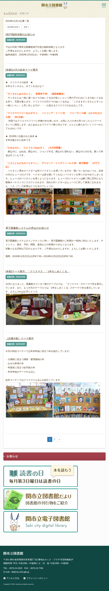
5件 (26, 27)
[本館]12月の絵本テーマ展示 (22, 69)
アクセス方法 (12, 578)
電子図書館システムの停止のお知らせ (27, 228)
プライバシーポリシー (37, 578)
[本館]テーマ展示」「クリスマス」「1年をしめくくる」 (38, 271)
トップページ (10, 13)
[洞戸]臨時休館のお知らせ (20, 34)
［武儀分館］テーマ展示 (20, 338)
